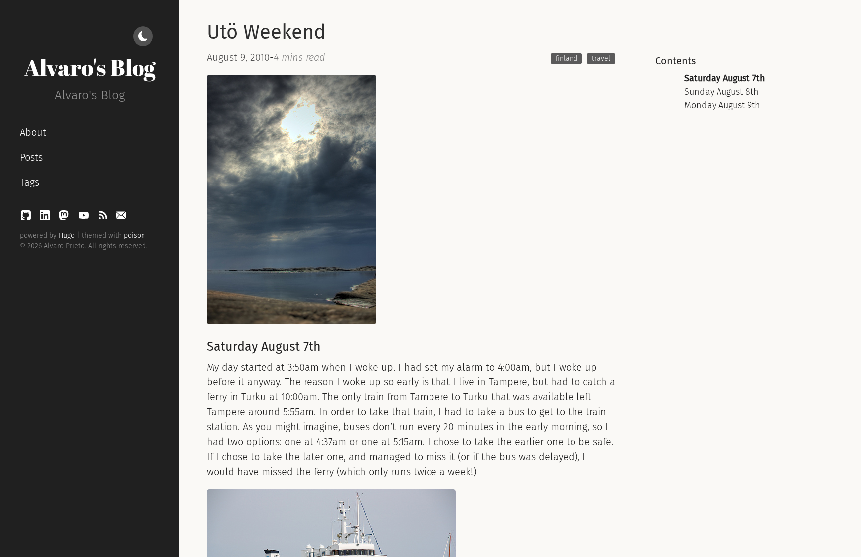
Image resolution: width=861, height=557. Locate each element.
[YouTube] (85, 218)
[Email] (121, 218)
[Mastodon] (65, 218)
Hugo (67, 235)
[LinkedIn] (46, 218)
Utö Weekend (266, 32)
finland (566, 58)
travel (601, 58)
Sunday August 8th (721, 91)
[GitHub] (27, 218)
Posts (31, 157)
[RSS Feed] (104, 218)
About (33, 132)
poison (134, 235)
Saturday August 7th (724, 78)
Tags (29, 182)
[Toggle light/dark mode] (143, 36)
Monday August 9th (722, 105)
